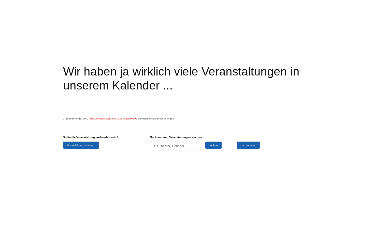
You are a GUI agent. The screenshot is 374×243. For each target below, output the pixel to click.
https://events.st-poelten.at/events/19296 (113, 118)
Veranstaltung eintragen (81, 145)
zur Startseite (248, 145)
